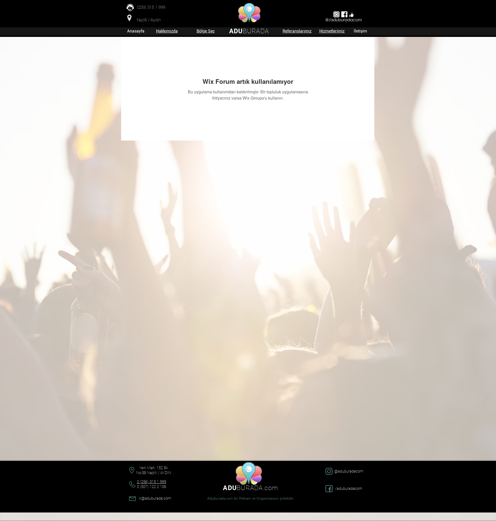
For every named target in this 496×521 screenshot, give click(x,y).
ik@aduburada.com (155, 498)
